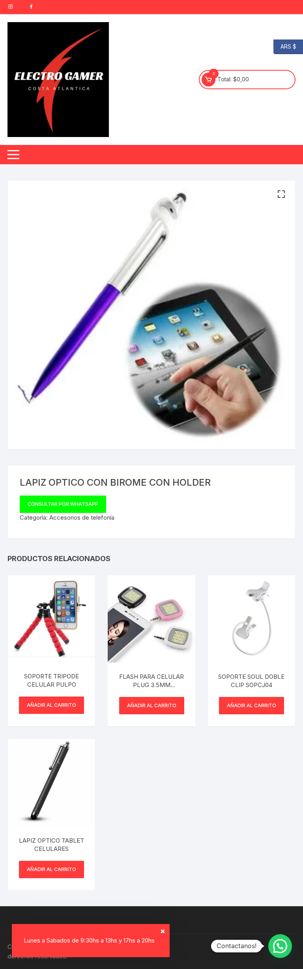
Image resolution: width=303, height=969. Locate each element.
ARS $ (284, 46)
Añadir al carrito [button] (51, 705)
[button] (281, 194)
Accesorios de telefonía (81, 517)
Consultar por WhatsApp (63, 504)
